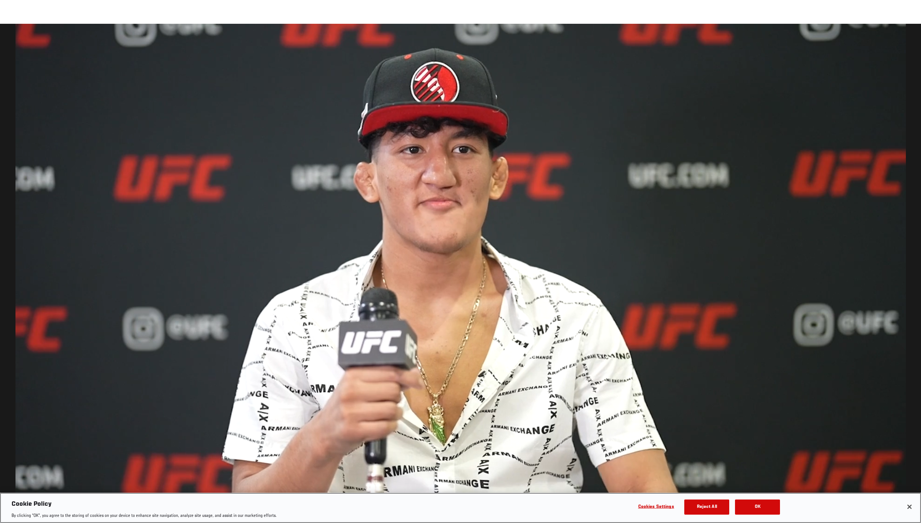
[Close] (909, 507)
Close (907, 38)
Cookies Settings (656, 506)
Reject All (707, 506)
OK (758, 506)
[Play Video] (461, 275)
